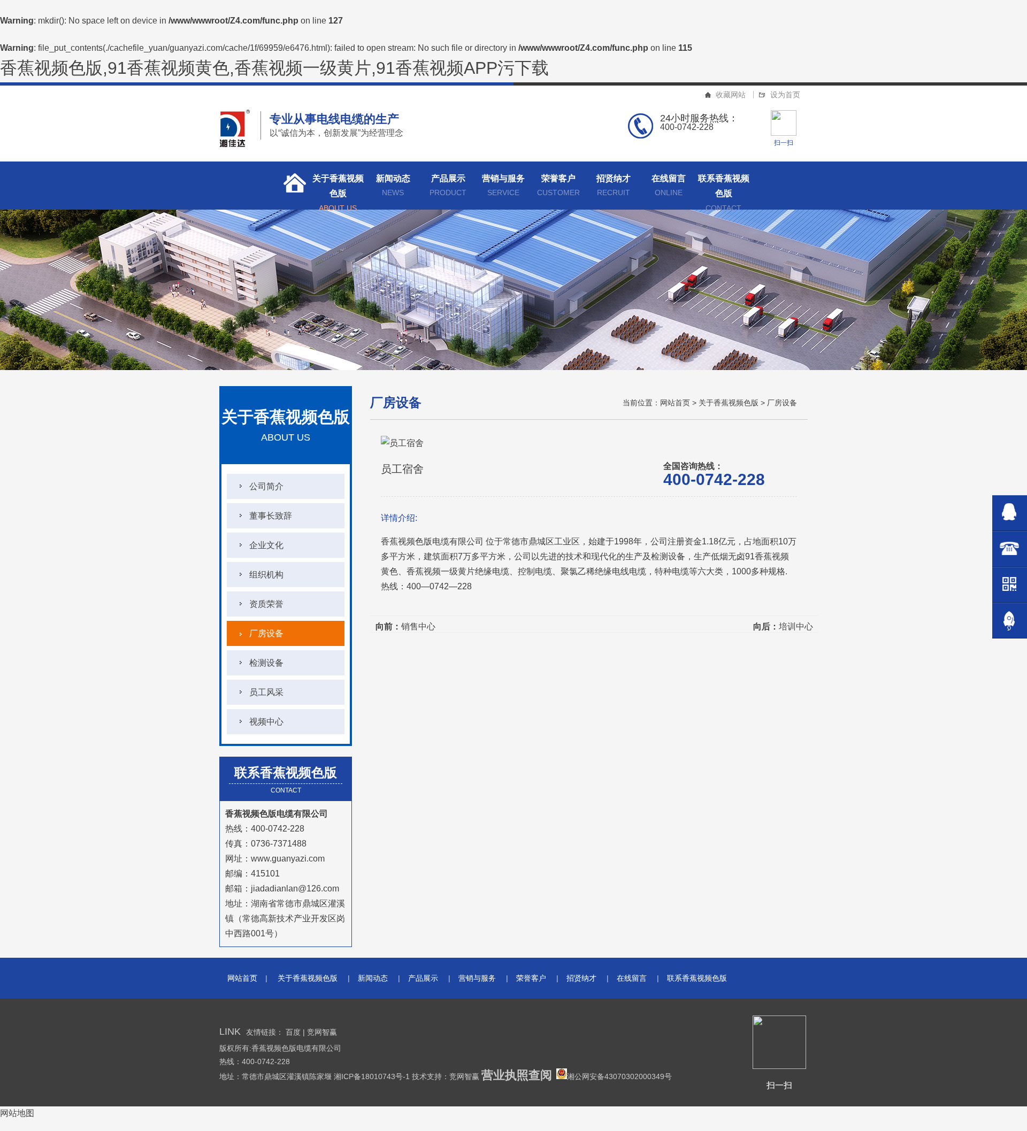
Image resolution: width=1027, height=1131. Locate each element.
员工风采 (266, 692)
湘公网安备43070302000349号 (619, 1076)
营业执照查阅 (516, 1075)
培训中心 (796, 626)
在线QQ (1009, 513)
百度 (293, 1032)
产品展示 (448, 185)
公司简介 (266, 486)
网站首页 (675, 402)
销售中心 (418, 626)
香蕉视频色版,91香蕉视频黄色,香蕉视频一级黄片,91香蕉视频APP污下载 (274, 68)
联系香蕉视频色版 (723, 192)
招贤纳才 (613, 185)
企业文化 (266, 545)
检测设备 (266, 662)
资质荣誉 (266, 604)
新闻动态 (393, 185)
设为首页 (785, 94)
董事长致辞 (270, 515)
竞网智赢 (322, 1032)
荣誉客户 (558, 185)
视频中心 (266, 721)
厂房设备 (266, 633)
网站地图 (17, 1113)
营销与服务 (503, 185)
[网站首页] (291, 185)
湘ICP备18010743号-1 (373, 1076)
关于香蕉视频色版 (338, 192)
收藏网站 (731, 94)
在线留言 (669, 185)
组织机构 (266, 574)
